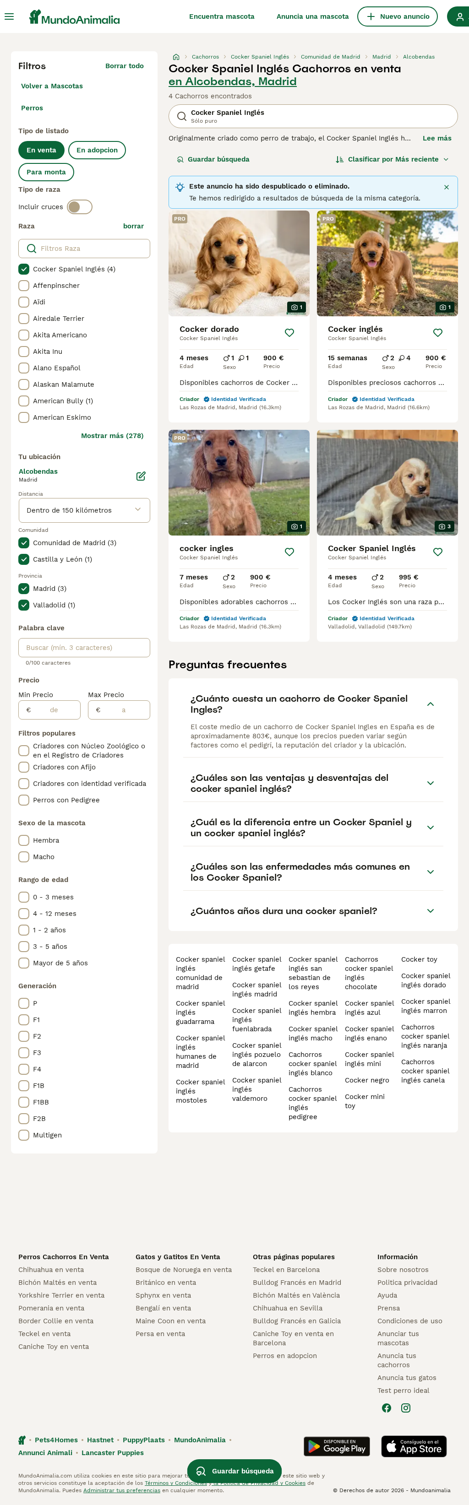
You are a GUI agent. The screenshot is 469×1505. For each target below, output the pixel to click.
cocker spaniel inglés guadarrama (200, 1012)
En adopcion (97, 150)
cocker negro (367, 1080)
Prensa (388, 1308)
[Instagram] (406, 1408)
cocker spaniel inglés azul (369, 1008)
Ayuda (387, 1295)
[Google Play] (337, 1446)
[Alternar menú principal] (9, 16)
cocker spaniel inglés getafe (256, 964)
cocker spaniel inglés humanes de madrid (200, 1052)
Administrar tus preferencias (121, 1490)
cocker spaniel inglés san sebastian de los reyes (313, 973)
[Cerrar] (446, 187)
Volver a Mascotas (52, 86)
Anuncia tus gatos (406, 1378)
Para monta (46, 172)
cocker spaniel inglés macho (313, 1033)
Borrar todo (124, 66)
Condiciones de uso (409, 1321)
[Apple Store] (414, 1446)
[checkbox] (24, 269)
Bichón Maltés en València (296, 1295)
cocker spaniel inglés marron (425, 1006)
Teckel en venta (44, 1334)
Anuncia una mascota (313, 16)
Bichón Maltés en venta (57, 1282)
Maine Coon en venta (171, 1321)
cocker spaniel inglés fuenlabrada (256, 1020)
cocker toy (419, 959)
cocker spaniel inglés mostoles (200, 1091)
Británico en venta (166, 1282)
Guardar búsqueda (219, 159)
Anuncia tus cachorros (396, 1360)
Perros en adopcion (285, 1356)
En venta (41, 150)
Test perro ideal (403, 1390)
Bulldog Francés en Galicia (297, 1321)
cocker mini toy (365, 1101)
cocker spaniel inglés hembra (313, 1008)
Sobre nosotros (403, 1270)
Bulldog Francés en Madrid (297, 1282)
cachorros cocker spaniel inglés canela (425, 1071)
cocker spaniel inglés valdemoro (256, 1089)
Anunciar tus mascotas (398, 1338)
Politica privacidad (407, 1282)
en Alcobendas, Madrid (233, 81)
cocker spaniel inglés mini (369, 1059)
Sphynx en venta (163, 1295)
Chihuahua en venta (51, 1270)
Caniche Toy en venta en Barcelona (293, 1338)
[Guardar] (289, 333)
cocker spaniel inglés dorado (425, 980)
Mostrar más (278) (112, 436)
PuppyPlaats (144, 1440)
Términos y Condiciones (176, 1483)
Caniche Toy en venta (53, 1347)
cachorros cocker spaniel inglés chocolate (369, 973)
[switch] (80, 207)
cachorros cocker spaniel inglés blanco (313, 1063)
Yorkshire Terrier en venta (61, 1295)
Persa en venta (160, 1334)
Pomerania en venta (51, 1308)
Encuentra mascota (222, 16)
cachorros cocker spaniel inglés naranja (425, 1036)
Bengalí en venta (163, 1308)
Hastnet (100, 1440)
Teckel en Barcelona (286, 1270)
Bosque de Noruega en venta (184, 1270)
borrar (133, 226)
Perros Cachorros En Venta (63, 1257)
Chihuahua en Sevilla (287, 1308)
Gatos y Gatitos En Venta (178, 1257)
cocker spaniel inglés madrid (256, 989)
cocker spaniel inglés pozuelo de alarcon (256, 1054)
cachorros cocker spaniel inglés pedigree (313, 1103)
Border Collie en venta (55, 1321)
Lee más (437, 138)
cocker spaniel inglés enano (369, 1033)
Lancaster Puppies (113, 1453)
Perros (32, 108)
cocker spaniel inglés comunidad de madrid (200, 973)
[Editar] (141, 476)
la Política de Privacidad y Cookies (258, 1483)
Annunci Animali (45, 1453)
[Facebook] (386, 1408)
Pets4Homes (56, 1440)
